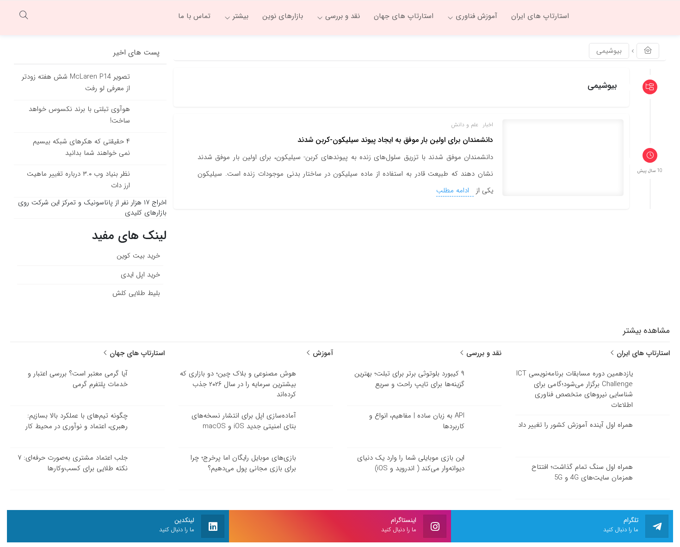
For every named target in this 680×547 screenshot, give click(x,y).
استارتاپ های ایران (642, 353)
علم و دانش (464, 124)
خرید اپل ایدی (140, 274)
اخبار (488, 124)
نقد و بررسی (482, 353)
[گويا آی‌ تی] (624, 16)
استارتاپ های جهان (136, 353)
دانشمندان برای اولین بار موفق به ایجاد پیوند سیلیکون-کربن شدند (395, 140)
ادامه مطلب (453, 190)
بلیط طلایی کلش (136, 293)
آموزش (321, 353)
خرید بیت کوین (138, 255)
